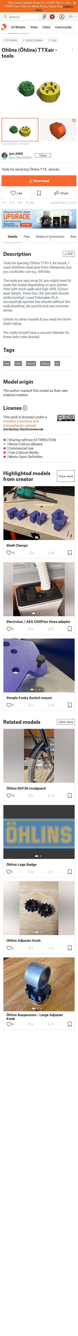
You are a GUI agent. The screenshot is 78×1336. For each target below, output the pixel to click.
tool (6, 363)
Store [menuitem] (34, 27)
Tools (53, 40)
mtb (18, 363)
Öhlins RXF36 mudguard (26, 788)
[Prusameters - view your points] (52, 16)
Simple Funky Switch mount (29, 698)
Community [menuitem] (63, 27)
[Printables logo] (4, 27)
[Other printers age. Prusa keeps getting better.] (39, 219)
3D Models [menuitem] (18, 27)
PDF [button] (70, 254)
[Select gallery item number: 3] (41, 613)
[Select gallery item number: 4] (44, 613)
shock (31, 363)
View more (66, 476)
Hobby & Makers (34, 40)
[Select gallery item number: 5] (45, 689)
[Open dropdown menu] (72, 49)
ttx (57, 363)
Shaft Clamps (17, 545)
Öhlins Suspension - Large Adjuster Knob (34, 1017)
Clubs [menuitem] (46, 27)
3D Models (11, 40)
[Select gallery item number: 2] (40, 537)
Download (41, 181)
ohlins (45, 363)
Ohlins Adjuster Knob (23, 940)
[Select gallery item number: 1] (36, 537)
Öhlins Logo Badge (21, 864)
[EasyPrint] (44, 16)
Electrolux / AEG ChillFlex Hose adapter (38, 621)
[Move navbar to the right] (74, 27)
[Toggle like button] (8, 552)
